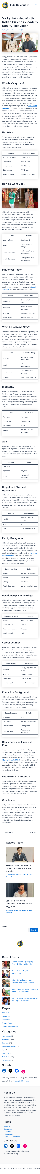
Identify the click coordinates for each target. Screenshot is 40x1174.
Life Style (5, 1053)
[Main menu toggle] (35, 5)
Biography (5, 1040)
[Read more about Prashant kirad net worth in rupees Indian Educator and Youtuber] (20, 855)
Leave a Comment (12, 875)
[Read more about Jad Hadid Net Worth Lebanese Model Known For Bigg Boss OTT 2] (20, 890)
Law (3, 1050)
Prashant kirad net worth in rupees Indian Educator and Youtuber (18, 868)
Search (4, 926)
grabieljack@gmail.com (22, 1081)
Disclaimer (5, 1020)
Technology (6, 1060)
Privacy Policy (7, 1023)
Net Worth (22, 875)
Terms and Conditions (10, 1027)
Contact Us (6, 1016)
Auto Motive (6, 1036)
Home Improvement (9, 1046)
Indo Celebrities (19, 5)
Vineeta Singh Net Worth (11, 760)
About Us (5, 1013)
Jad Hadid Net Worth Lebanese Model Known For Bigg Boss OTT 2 (19, 904)
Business (5, 1043)
